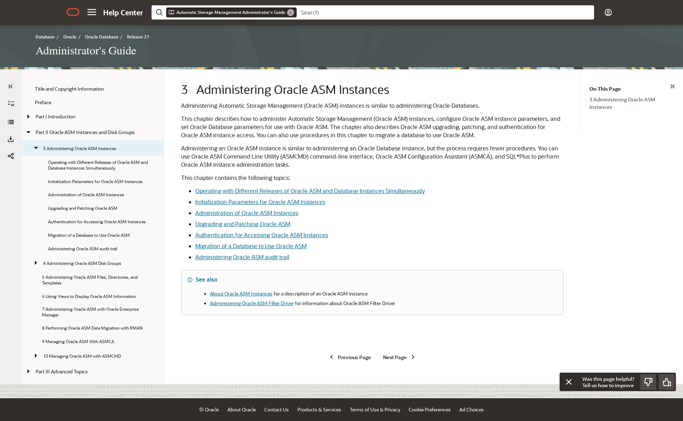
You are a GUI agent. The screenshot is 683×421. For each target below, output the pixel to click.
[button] (92, 12)
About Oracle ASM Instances (241, 294)
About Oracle (241, 409)
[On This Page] (672, 86)
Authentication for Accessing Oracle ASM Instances (261, 235)
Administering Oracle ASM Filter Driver (252, 303)
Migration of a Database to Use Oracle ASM (251, 246)
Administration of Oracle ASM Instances (246, 213)
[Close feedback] (569, 382)
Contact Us (276, 409)
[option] (636, 103)
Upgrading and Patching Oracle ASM (242, 224)
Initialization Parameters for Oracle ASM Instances (260, 202)
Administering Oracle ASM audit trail (242, 257)
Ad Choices (471, 409)
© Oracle (209, 409)
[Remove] (291, 12)
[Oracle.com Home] (72, 12)
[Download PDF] (10, 139)
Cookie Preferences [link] (430, 409)
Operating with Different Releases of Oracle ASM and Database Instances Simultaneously (310, 190)
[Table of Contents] (10, 86)
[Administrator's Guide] (10, 122)
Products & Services (319, 409)
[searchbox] (445, 12)
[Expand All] (11, 103)
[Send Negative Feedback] (648, 382)
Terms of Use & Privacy (375, 409)
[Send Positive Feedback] (666, 382)
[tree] (92, 244)
